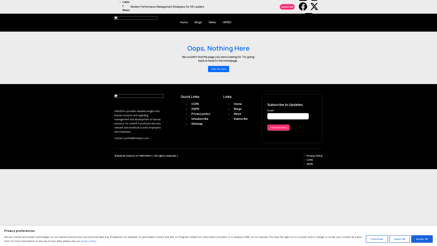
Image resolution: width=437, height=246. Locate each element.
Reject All (399, 239)
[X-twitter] (314, 6)
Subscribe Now (278, 127)
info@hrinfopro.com (138, 138)
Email (271, 110)
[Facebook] (303, 6)
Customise (377, 239)
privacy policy (88, 241)
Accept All (422, 239)
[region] (218, 236)
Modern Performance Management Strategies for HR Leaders (167, 6)
